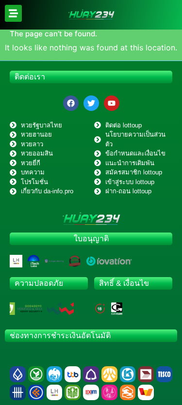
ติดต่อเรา (30, 77)
